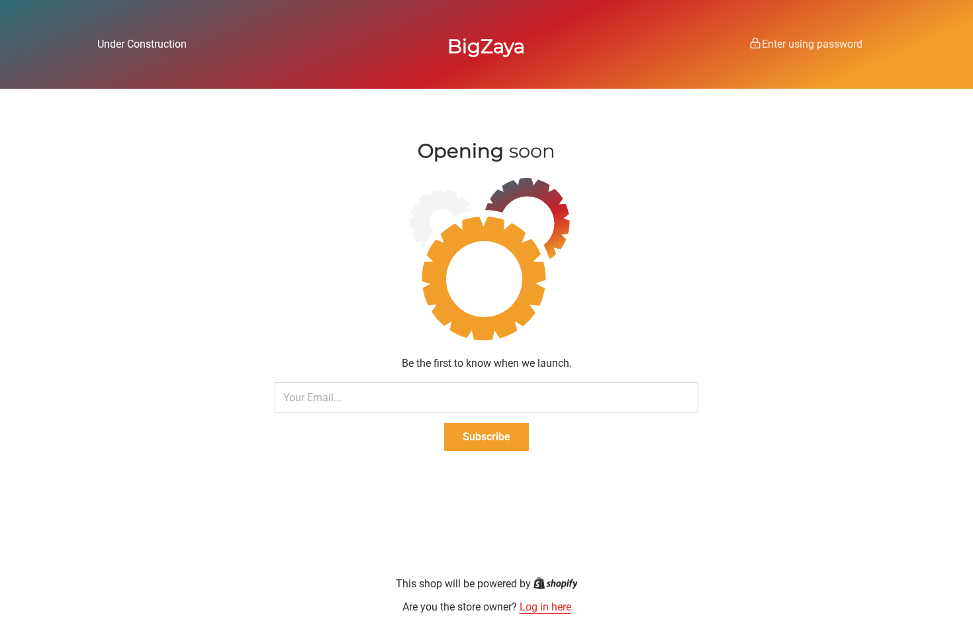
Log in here (545, 607)
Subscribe (486, 436)
